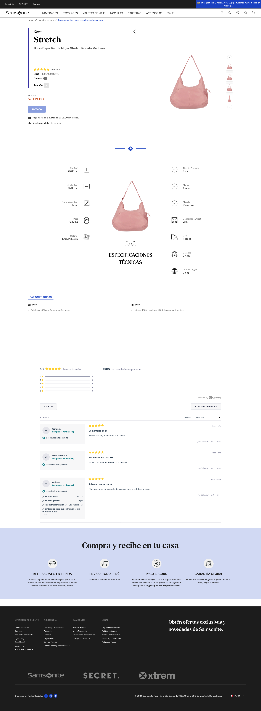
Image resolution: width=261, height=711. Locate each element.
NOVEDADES (50, 13)
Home (30, 20)
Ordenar (187, 417)
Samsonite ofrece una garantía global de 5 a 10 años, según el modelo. (208, 581)
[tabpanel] (130, 327)
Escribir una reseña (209, 407)
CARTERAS (134, 13)
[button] (47, 69)
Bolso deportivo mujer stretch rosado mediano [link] (80, 20)
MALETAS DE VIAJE (94, 13)
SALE (170, 13)
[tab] (40, 297)
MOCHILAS (116, 13)
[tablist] (130, 297)
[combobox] (235, 696)
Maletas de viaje (46, 20)
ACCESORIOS (154, 13)
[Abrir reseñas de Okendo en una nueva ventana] (209, 397)
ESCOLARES (70, 13)
